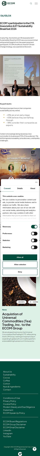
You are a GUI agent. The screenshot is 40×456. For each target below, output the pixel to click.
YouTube (7, 436)
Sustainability (9, 374)
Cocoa (6, 377)
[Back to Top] (34, 449)
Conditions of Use (11, 398)
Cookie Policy (9, 404)
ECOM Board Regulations (15, 421)
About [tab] (32, 188)
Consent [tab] (7, 188)
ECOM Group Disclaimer (14, 424)
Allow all (20, 257)
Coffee (6, 380)
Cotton (6, 383)
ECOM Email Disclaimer (14, 427)
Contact (7, 389)
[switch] (34, 233)
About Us (7, 371)
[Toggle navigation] (36, 3)
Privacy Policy (9, 401)
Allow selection (20, 264)
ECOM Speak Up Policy (14, 413)
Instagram (8, 433)
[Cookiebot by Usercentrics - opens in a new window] (28, 182)
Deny (20, 272)
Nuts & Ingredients (11, 386)
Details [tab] (20, 188)
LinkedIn (7, 430)
